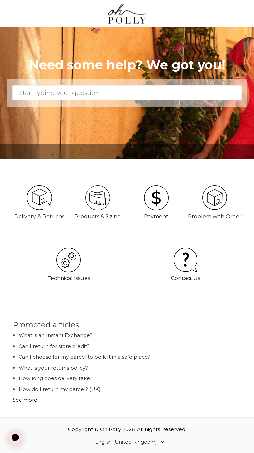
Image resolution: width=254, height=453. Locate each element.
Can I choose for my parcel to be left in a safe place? (84, 357)
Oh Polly (110, 429)
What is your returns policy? (53, 368)
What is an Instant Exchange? (55, 335)
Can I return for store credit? (54, 346)
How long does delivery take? (55, 378)
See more (25, 400)
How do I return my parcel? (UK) (60, 389)
